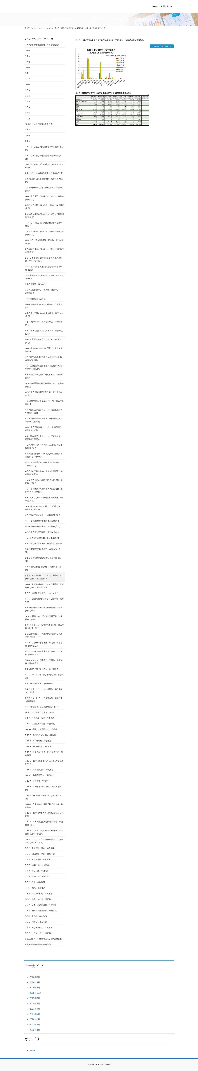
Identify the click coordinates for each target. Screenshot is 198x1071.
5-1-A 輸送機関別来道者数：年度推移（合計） (42, 550)
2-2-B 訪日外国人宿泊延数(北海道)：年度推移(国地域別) (44, 197)
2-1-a (27, 130)
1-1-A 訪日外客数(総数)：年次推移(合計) (42, 45)
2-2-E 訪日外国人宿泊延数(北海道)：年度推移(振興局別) (44, 215)
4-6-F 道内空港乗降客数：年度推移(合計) (42, 526)
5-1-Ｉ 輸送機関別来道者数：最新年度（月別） (43, 568)
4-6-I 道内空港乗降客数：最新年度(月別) (42, 538)
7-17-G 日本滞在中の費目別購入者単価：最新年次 (44, 814)
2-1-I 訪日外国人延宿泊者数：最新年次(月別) (44, 173)
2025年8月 (35, 998)
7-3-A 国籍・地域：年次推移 (38, 859)
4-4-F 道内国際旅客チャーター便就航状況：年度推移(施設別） (43, 420)
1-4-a (27, 113)
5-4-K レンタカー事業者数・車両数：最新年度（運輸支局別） (43, 661)
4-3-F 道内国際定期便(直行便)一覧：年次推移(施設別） (44, 384)
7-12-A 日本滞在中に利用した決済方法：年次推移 (44, 753)
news (32, 1050)
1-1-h (27, 67)
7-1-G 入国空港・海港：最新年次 (40, 724)
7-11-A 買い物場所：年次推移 (38, 741)
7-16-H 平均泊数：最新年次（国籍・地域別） (43, 797)
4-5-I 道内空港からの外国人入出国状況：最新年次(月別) (44, 499)
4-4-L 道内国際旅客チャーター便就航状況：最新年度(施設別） (43, 437)
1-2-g (27, 90)
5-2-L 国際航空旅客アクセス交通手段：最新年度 (44, 600)
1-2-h (27, 96)
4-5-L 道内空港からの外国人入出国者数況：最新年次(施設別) (43, 508)
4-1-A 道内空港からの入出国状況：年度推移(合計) (43, 306)
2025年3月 (35, 1003)
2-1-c (27, 141)
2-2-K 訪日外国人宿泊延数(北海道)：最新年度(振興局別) (44, 250)
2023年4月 (35, 1030)
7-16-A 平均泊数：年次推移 (37, 781)
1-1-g (27, 62)
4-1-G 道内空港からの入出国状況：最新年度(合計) (44, 332)
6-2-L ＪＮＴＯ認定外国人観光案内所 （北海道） (44, 676)
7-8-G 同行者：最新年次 (36, 922)
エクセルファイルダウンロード (161, 46)
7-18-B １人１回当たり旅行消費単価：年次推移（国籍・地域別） (44, 832)
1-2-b (27, 84)
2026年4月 (35, 982)
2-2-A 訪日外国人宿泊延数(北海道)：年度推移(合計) (44, 189)
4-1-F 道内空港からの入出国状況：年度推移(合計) (43, 323)
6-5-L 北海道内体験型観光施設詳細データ (42, 707)
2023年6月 (35, 1024)
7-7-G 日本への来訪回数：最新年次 (41, 910)
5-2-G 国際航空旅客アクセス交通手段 (41, 593)
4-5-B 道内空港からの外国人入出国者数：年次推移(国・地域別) (43, 455)
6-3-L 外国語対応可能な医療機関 (39, 683)
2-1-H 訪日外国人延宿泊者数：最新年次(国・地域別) (44, 166)
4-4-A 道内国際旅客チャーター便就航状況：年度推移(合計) (43, 411)
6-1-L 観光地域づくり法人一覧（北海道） (42, 669)
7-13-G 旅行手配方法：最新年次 (39, 775)
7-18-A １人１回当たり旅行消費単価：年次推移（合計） (44, 823)
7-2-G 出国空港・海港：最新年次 (40, 854)
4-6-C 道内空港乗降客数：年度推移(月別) (42, 521)
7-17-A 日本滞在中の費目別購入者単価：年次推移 (44, 805)
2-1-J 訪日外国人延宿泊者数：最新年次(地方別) (44, 180)
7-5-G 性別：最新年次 (35, 888)
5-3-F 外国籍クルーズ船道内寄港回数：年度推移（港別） (43, 617)
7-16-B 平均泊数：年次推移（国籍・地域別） (43, 788)
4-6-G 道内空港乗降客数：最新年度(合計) (42, 532)
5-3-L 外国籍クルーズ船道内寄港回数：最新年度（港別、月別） (43, 635)
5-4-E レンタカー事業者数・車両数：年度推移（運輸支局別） (43, 653)
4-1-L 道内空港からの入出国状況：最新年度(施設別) (43, 349)
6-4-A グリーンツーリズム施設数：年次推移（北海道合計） (43, 690)
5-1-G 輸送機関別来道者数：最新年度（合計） (43, 559)
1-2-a (27, 79)
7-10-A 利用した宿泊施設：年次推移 (41, 729)
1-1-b (27, 50)
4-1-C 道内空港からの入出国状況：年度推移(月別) (44, 314)
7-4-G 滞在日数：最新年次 (37, 876)
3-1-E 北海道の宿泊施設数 (36, 284)
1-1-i (27, 73)
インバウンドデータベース (38, 39)
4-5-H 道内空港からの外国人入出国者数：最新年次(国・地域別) (44, 490)
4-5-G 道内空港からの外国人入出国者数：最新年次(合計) (44, 481)
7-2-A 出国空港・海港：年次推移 (39, 848)
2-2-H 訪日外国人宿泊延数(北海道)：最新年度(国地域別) (44, 233)
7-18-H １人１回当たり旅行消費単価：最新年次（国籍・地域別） (44, 841)
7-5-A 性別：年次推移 (35, 882)
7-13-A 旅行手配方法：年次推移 (39, 770)
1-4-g (27, 118)
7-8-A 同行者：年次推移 (36, 916)
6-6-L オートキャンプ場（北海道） (40, 712)
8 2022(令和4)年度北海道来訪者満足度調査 (43, 939)
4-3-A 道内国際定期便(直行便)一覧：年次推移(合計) (44, 376)
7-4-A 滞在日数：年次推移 (37, 871)
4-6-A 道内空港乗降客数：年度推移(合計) (42, 515)
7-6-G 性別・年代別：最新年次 (39, 899)
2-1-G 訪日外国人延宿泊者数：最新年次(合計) (43, 157)
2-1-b (27, 135)
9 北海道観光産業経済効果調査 (38, 944)
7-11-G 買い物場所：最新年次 (38, 746)
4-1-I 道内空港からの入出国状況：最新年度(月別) (43, 341)
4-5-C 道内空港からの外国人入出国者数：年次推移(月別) (44, 464)
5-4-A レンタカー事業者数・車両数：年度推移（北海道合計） (43, 644)
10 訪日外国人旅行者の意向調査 (38, 124)
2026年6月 (35, 977)
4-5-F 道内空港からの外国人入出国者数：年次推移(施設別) (43, 472)
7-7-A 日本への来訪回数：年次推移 (40, 905)
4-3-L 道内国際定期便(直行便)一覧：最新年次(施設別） (44, 402)
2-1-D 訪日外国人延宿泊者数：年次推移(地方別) (44, 148)
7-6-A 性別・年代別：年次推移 (38, 893)
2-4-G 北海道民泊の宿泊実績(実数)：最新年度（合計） (43, 268)
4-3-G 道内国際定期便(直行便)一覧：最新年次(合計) (43, 393)
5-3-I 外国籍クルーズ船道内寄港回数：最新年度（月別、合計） (44, 626)
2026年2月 (35, 988)
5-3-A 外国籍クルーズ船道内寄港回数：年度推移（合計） (43, 609)
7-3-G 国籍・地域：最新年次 (38, 865)
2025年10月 (35, 993)
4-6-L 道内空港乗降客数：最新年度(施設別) (43, 543)
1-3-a (27, 101)
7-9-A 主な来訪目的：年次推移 (38, 927)
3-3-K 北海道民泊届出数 (35, 299)
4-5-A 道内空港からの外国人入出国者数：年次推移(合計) (43, 446)
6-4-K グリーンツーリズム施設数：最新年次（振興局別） (43, 699)
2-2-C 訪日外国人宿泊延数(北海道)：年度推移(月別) (44, 206)
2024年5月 (35, 1014)
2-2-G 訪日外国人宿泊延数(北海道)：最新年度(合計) (43, 224)
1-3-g (27, 107)
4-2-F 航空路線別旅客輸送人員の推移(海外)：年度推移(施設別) (44, 367)
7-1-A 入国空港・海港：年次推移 (39, 718)
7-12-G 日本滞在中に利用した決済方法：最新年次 (44, 762)
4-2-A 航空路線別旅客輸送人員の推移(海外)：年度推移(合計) (44, 358)
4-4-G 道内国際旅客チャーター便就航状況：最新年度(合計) (44, 428)
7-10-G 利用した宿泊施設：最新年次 (41, 735)
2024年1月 (35, 1019)
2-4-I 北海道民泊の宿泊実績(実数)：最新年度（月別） (44, 277)
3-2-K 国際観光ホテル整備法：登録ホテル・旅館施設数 (43, 291)
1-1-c (27, 56)
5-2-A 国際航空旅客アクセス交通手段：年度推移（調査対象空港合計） (44, 577)
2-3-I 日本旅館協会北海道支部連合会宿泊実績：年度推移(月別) (43, 259)
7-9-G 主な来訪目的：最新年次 (39, 933)
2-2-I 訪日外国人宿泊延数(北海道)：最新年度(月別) (44, 241)
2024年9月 (35, 1009)
